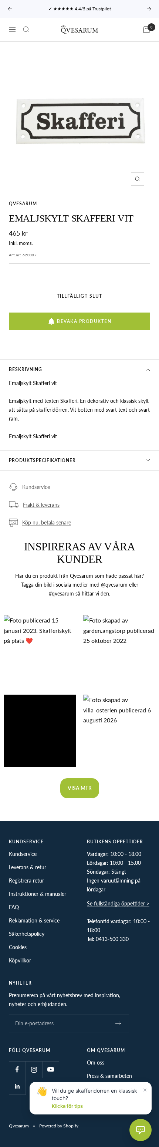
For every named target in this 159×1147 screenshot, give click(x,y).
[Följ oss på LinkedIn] (17, 1086)
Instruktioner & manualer (37, 894)
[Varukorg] (146, 29)
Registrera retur (26, 880)
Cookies (18, 947)
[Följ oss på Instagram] (34, 1069)
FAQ (14, 907)
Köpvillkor (20, 960)
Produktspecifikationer (42, 460)
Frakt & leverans (41, 505)
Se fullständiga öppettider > (118, 903)
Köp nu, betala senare (46, 522)
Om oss (95, 1062)
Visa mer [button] (80, 788)
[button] (40, 651)
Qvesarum (23, 203)
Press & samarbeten (109, 1076)
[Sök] (26, 29)
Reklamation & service (34, 920)
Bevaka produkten (84, 321)
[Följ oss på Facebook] (17, 1069)
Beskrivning (25, 369)
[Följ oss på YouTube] (50, 1069)
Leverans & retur (27, 867)
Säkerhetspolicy (26, 934)
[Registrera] (118, 1023)
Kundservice (36, 487)
